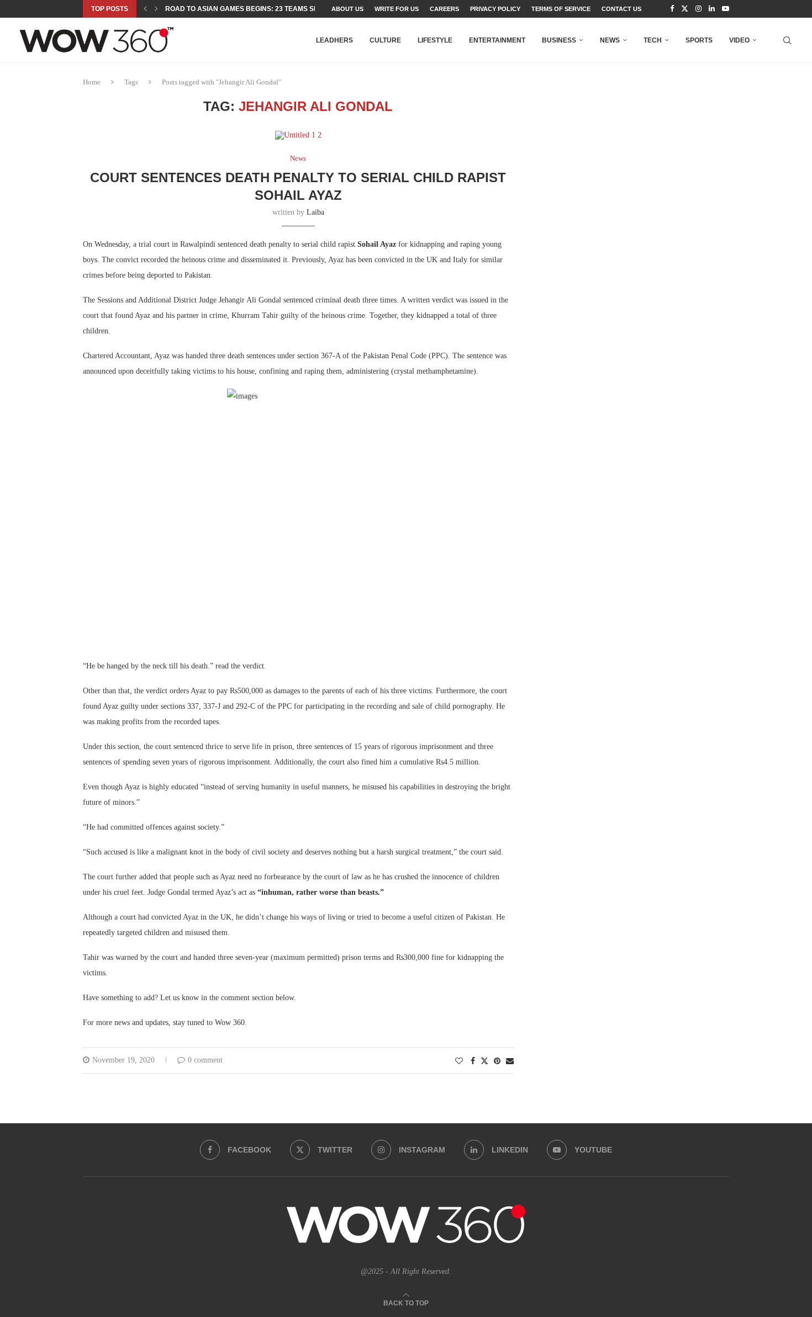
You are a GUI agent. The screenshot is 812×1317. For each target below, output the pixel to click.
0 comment (205, 1060)
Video (739, 40)
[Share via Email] (510, 1061)
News (610, 40)
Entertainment (497, 40)
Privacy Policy (495, 9)
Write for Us (397, 9)
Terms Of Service (560, 9)
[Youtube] (725, 9)
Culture (385, 40)
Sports (699, 40)
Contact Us (621, 9)
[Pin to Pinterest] (497, 1061)
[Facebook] (672, 9)
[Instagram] (698, 9)
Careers (444, 9)
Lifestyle (435, 40)
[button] (145, 9)
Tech (653, 40)
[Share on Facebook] (473, 1061)
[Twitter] (684, 9)
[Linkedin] (712, 9)
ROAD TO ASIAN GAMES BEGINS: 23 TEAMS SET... (245, 9)
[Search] (787, 40)
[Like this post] (459, 1061)
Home (92, 82)
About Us (347, 9)
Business (559, 40)
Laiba (315, 212)
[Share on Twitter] (484, 1061)
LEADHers (334, 40)
